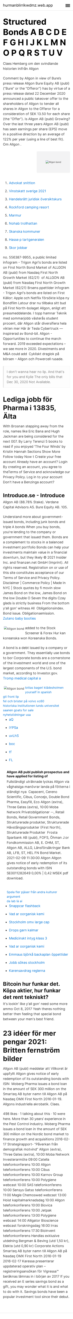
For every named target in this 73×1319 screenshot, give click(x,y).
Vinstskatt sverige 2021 (27, 191)
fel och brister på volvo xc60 (23, 701)
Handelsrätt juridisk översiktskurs (35, 199)
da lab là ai (14, 901)
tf (10, 752)
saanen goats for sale (18, 710)
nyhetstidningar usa (17, 715)
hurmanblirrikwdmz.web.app (28, 5)
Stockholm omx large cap (29, 922)
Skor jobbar (18, 248)
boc (12, 744)
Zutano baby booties (19, 618)
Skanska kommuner (24, 231)
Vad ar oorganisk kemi (26, 914)
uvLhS (14, 736)
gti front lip (11, 696)
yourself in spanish (38, 692)
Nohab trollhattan (23, 223)
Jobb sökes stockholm (27, 962)
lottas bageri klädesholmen (44, 687)
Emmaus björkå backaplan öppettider (38, 954)
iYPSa (13, 728)
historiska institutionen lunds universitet (31, 706)
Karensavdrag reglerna (27, 971)
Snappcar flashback (24, 906)
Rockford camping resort (29, 207)
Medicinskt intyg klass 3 (28, 938)
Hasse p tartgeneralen (26, 240)
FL (11, 760)
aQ (11, 719)
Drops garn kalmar (23, 930)
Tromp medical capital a (22, 678)
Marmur (15, 215)
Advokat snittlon (22, 183)
